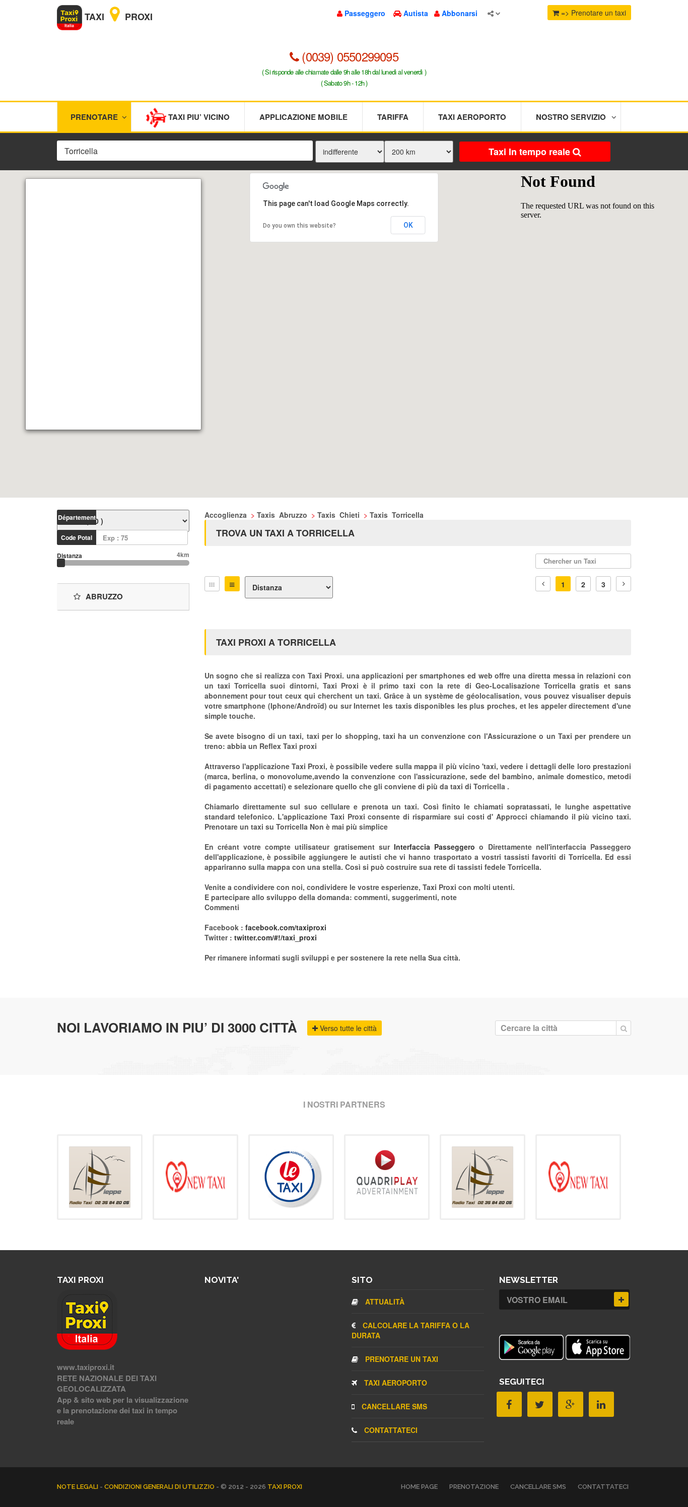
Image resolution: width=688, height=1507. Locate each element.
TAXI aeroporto (394, 1383)
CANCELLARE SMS (393, 1406)
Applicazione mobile (303, 116)
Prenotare (94, 116)
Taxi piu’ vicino (198, 116)
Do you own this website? (299, 225)
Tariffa (392, 116)
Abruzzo (104, 596)
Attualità (383, 1301)
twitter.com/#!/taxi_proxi (275, 937)
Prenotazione (474, 1486)
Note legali (78, 1486)
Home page (419, 1486)
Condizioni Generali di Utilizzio (160, 1486)
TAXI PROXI (284, 1486)
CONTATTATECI (390, 1430)
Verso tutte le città (347, 1028)
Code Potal (76, 537)
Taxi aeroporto (472, 116)
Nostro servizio (571, 116)
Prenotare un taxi (400, 1359)
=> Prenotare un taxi (592, 13)
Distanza (69, 555)
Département (77, 517)
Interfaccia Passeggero (436, 847)
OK (408, 225)
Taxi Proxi (117, 16)
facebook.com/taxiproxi (285, 927)
